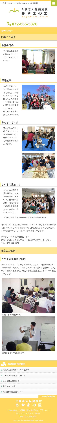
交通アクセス (8, 3)
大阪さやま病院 (9, 386)
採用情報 (34, 3)
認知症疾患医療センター (13, 391)
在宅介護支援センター (12, 380)
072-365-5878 (24, 23)
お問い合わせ (22, 3)
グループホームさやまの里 (14, 375)
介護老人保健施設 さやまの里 (16, 369)
